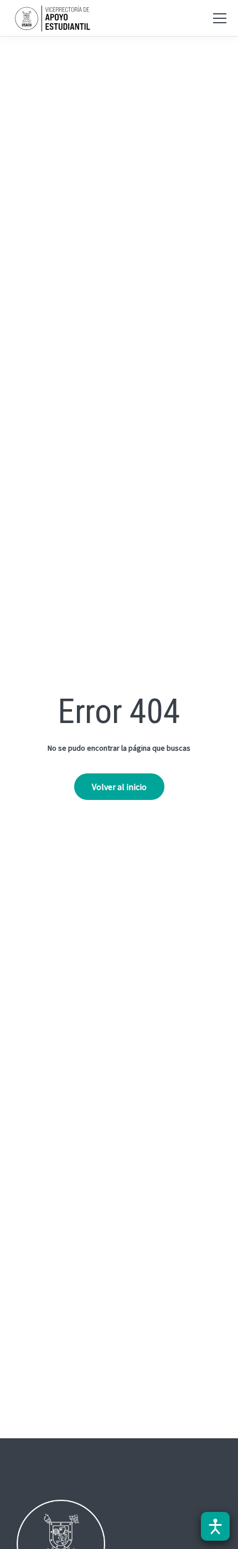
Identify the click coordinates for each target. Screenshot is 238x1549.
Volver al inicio (119, 786)
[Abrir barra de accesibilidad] (215, 1526)
